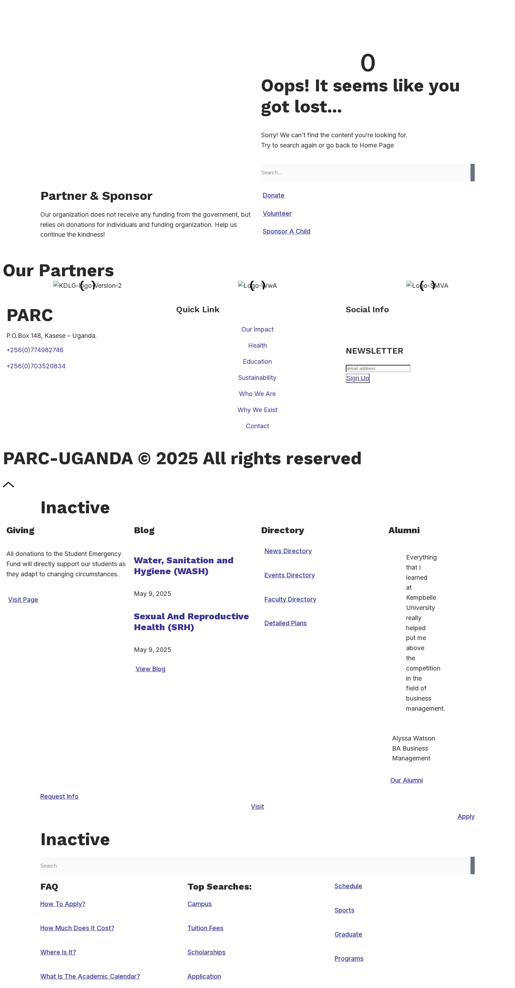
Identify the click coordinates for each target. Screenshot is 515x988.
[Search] (473, 172)
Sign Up (357, 378)
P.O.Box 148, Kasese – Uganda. (51, 335)
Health (257, 345)
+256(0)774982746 (34, 350)
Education (257, 361)
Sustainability (257, 377)
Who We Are (257, 393)
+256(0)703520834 (36, 366)
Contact (257, 426)
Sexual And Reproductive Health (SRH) (191, 621)
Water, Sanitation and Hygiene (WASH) (184, 565)
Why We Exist (257, 409)
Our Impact (257, 329)
